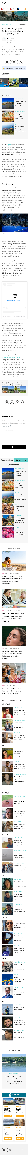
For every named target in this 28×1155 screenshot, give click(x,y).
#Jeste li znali (22, 24)
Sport (21, 8)
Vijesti (14, 8)
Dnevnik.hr (6, 8)
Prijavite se (14, 447)
